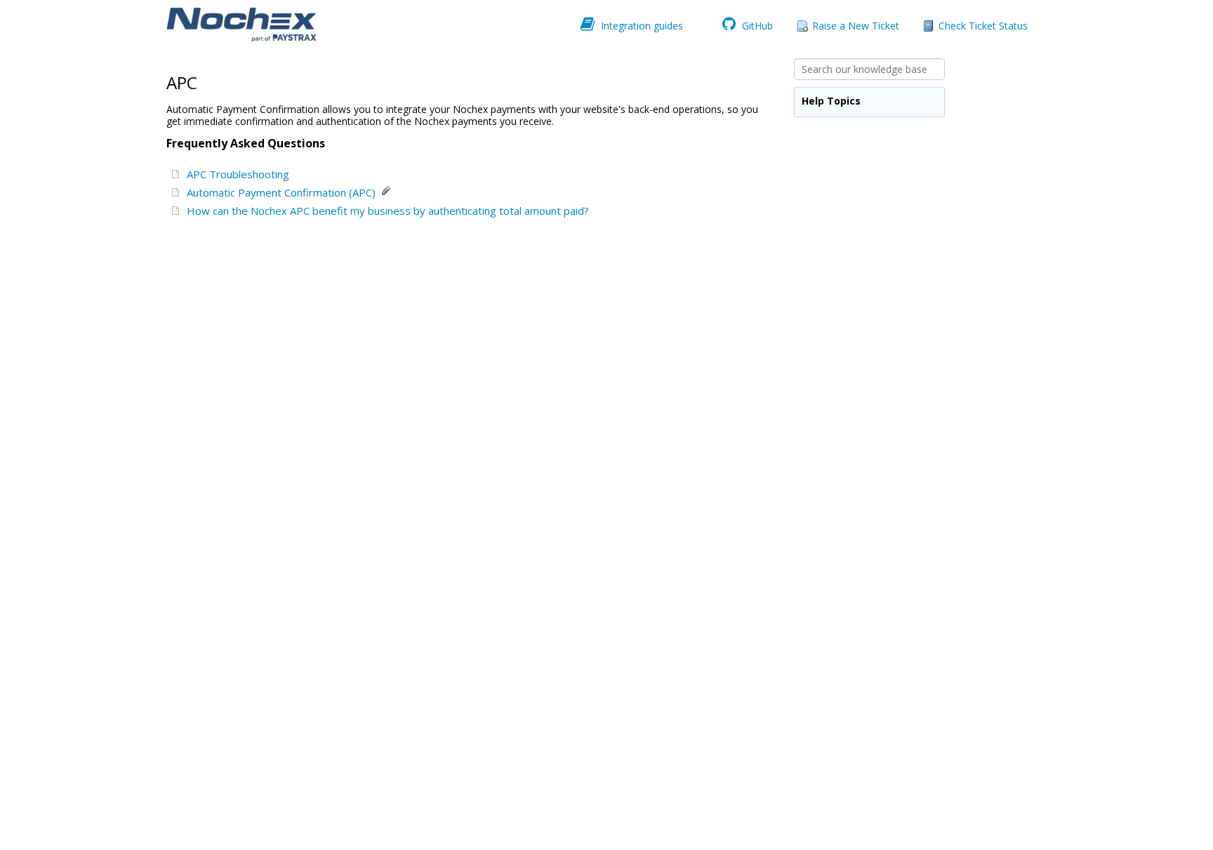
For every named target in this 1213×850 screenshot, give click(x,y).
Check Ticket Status (983, 25)
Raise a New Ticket (855, 25)
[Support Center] (240, 25)
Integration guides (640, 24)
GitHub (756, 24)
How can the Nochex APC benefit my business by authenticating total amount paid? (391, 211)
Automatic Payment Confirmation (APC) (284, 192)
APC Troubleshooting (241, 174)
